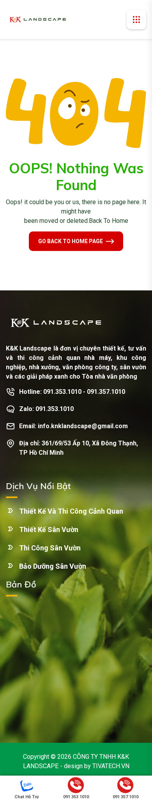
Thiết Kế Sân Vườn (48, 529)
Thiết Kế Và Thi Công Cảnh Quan (71, 511)
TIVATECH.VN (110, 766)
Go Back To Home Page (70, 241)
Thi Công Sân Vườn (50, 548)
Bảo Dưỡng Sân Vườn (52, 566)
